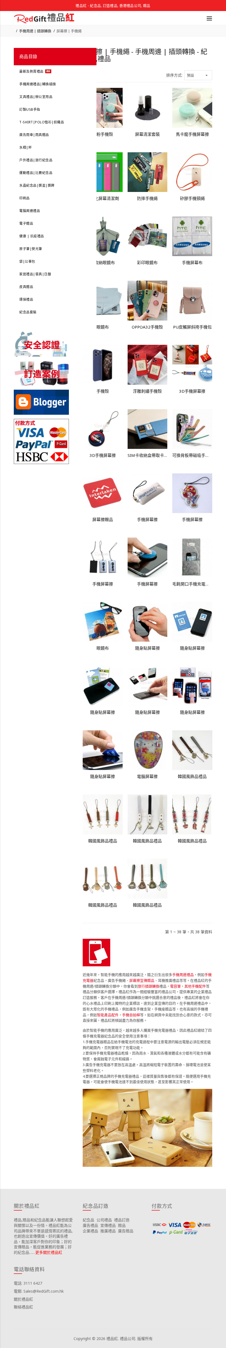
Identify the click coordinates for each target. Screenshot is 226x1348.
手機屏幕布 (192, 262)
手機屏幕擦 (147, 519)
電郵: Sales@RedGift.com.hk (39, 1291)
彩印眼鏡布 (147, 262)
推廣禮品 (108, 1230)
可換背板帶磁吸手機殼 (192, 455)
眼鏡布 (102, 327)
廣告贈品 (125, 1230)
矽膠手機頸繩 (192, 198)
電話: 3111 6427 (28, 1283)
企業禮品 (90, 1230)
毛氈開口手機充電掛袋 (192, 584)
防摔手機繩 (147, 198)
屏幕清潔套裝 (147, 134)
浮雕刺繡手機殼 (147, 391)
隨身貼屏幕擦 (147, 648)
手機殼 (102, 391)
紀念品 (88, 1219)
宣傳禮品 (108, 1225)
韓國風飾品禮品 (192, 776)
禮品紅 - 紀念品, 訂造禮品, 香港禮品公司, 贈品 (113, 5)
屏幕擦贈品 (102, 519)
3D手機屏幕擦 (192, 391)
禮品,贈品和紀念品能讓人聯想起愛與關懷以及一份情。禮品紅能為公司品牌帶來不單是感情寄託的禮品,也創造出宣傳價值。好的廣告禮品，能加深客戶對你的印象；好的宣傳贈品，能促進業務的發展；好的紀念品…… (43, 1236)
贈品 (122, 1225)
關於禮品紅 (23, 1299)
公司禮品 (104, 1219)
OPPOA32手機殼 (147, 327)
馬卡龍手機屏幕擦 (192, 134)
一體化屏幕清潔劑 (102, 198)
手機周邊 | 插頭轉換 (35, 30)
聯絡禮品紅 (23, 1306)
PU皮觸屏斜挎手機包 (192, 327)
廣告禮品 (90, 1225)
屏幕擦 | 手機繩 (69, 30)
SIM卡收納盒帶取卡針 (148, 455)
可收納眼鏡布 (102, 262)
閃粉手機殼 (102, 134)
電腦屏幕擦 (147, 776)
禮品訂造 (122, 1219)
